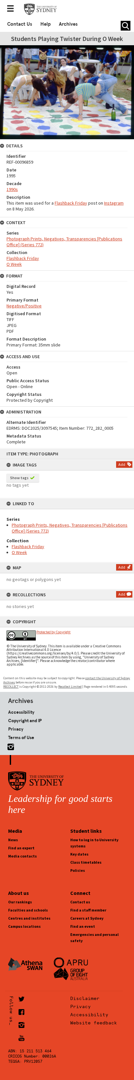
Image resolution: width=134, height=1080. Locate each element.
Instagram (114, 203)
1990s (12, 189)
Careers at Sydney (86, 918)
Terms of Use (21, 737)
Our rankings (20, 901)
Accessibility (21, 712)
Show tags (19, 477)
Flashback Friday (28, 546)
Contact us (80, 901)
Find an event (82, 926)
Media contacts (22, 856)
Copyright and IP (25, 720)
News (13, 839)
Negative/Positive (24, 306)
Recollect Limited (70, 686)
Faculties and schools (28, 910)
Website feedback (93, 1022)
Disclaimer (85, 998)
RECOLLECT (11, 686)
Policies (77, 870)
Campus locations (24, 926)
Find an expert (21, 847)
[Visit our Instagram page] (9, 746)
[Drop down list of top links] (12, 9)
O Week (19, 552)
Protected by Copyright (53, 632)
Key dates (79, 854)
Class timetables (85, 862)
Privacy (15, 729)
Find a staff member (88, 910)
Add (121, 464)
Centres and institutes (29, 918)
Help (45, 24)
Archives (68, 24)
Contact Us (19, 24)
